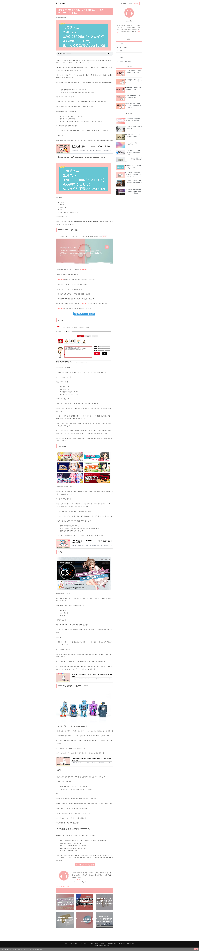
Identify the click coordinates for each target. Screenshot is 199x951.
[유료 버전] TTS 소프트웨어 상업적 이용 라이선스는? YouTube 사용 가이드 (133, 166)
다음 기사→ (66, 886)
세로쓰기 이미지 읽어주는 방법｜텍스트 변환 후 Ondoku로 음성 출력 (133, 80)
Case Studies (114, 3)
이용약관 (90, 943)
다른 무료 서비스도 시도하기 (124, 61)
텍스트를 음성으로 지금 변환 (85, 865)
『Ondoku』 (84, 269)
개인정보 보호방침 (99, 943)
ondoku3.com (78, 880)
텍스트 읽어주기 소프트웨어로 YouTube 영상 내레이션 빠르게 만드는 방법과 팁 (133, 174)
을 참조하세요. (38, 949)
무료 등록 (136, 3)
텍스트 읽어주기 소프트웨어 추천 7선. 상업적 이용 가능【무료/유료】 (133, 120)
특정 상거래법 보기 (111, 943)
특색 (107, 3)
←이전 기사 (59, 886)
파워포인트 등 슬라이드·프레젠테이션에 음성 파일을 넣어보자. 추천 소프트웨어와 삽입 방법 (133, 191)
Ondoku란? (120, 44)
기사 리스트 (120, 57)
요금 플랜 (119, 54)
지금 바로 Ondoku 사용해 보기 (84, 314)
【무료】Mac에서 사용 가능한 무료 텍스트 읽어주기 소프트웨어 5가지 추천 (133, 152)
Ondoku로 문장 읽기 (122, 47)
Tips (67, 7)
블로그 (66, 943)
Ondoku (58, 7)
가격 (103, 3)
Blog (63, 7)
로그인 (130, 3)
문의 (85, 943)
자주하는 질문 (123, 3)
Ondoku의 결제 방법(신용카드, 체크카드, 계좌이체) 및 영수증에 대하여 (133, 159)
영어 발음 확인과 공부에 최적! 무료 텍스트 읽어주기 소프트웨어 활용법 (133, 182)
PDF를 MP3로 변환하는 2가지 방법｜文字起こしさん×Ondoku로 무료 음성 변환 (133, 105)
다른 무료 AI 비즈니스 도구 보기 (126, 943)
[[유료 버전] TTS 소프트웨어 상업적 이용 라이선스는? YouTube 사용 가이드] (120, 73)
